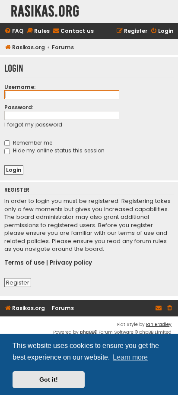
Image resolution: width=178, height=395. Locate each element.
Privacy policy (71, 263)
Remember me (31, 142)
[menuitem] (13, 31)
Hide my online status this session (58, 150)
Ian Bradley (159, 324)
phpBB (87, 332)
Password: (19, 107)
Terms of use (24, 263)
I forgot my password (33, 124)
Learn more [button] (130, 357)
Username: (20, 87)
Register (17, 282)
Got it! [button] (48, 379)
